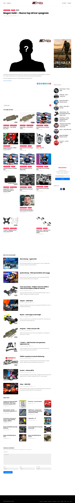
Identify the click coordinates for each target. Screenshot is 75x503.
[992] (27, 143)
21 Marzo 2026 (22, 129)
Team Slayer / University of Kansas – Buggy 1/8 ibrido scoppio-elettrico (9, 420)
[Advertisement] (37, 28)
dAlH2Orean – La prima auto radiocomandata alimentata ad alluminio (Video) (35, 411)
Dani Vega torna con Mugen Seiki (42, 169)
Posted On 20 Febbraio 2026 (25, 386)
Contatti (13, 501)
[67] (10, 310)
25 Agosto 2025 (6, 150)
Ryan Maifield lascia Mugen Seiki (26, 189)
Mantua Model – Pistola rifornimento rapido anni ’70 (10, 410)
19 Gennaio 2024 (39, 170)
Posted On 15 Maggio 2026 (24, 302)
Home (4, 3)
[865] (43, 164)
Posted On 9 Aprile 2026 (24, 346)
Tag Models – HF (32, 418)
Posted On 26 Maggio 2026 (24, 290)
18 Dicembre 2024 (23, 150)
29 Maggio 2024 (6, 170)
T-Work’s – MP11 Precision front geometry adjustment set (32, 343)
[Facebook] (61, 189)
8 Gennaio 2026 (39, 129)
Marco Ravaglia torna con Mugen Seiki (26, 169)
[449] (43, 123)
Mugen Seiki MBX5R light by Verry (9, 436)
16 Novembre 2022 (23, 191)
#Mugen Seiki (7, 105)
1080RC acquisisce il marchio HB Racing (32, 356)
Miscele (62, 501)
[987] (43, 226)
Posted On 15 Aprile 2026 (24, 330)
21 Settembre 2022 (7, 232)
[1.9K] (10, 143)
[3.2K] (10, 394)
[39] (10, 268)
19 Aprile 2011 (31, 414)
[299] (27, 123)
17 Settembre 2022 (40, 233)
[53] (10, 324)
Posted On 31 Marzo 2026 (24, 358)
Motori (45, 228)
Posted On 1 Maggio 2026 (24, 316)
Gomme (58, 501)
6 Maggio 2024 (6, 405)
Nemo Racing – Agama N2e (28, 259)
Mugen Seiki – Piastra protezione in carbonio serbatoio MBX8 (8, 190)
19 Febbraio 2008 (31, 438)
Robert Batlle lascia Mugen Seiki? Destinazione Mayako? (26, 210)
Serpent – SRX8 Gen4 (26, 301)
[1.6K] (10, 164)
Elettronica (49, 501)
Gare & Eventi (54, 501)
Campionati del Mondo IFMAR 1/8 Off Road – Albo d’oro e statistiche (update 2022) (10, 403)
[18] (10, 123)
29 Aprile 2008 (6, 438)
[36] (10, 338)
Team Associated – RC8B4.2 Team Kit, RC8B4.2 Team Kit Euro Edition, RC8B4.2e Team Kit (34, 287)
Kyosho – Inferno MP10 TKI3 (65, 129)
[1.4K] (10, 226)
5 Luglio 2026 (6, 129)
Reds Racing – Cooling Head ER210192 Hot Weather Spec (64, 119)
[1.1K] (27, 205)
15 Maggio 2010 (6, 422)
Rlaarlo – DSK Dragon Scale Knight (30, 315)
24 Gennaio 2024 (23, 170)
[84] (10, 366)
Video (71, 501)
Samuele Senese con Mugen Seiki (42, 128)
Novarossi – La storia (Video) (35, 401)
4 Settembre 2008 (32, 420)
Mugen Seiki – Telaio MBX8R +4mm (26, 128)
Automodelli (7, 10)
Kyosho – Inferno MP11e (27, 370)
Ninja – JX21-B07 (40, 147)
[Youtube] (64, 189)
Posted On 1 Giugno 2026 (24, 274)
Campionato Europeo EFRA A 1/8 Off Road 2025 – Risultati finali (65, 125)
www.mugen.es (9, 80)
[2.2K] (43, 143)
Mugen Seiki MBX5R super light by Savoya (10, 427)
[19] (10, 352)
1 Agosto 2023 (6, 192)
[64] (10, 296)
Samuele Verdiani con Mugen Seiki (10, 169)
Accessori (6, 125)
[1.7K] (27, 164)
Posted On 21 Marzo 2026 (24, 372)
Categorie (9, 3)
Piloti (13, 10)
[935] (43, 184)
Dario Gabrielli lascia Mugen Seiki (26, 148)
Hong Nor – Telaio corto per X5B (29, 328)
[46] (10, 282)
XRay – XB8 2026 (25, 384)
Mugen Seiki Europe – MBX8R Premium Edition (9, 148)
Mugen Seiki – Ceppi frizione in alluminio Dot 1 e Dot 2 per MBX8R (43, 231)
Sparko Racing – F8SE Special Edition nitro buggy (35, 273)
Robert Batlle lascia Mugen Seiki (42, 189)
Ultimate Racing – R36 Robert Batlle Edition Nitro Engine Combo (65, 114)
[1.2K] (10, 185)
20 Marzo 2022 (31, 403)
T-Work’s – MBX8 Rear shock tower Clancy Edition (10, 231)
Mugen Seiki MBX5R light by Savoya (34, 436)
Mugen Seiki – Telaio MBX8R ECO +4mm (9, 128)
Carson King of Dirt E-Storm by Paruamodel (35, 427)
